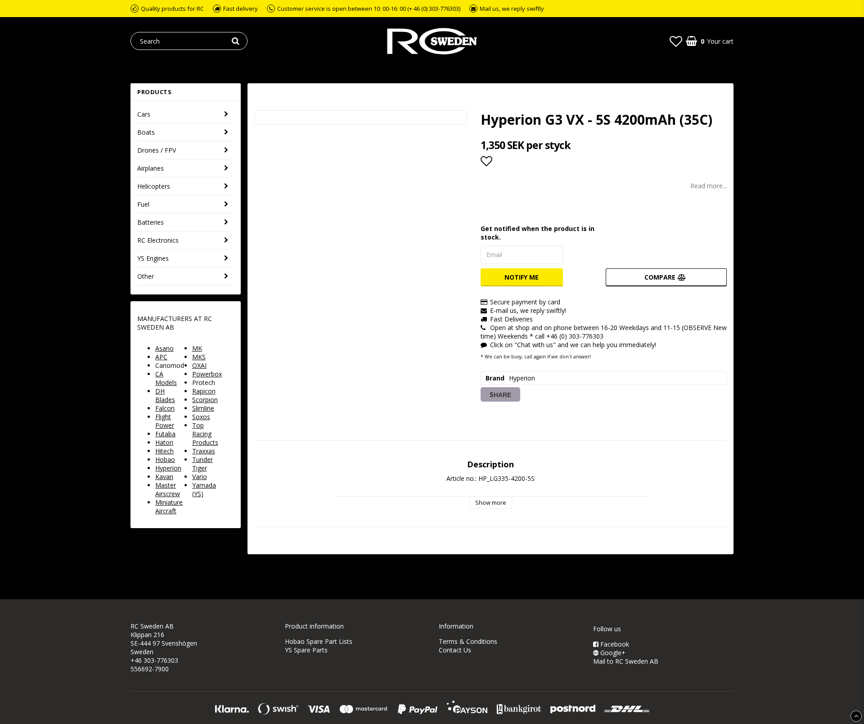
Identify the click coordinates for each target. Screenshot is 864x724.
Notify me (521, 277)
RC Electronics (158, 240)
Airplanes (150, 168)
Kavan (164, 476)
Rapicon (204, 391)
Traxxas (203, 451)
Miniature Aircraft (169, 506)
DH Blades (165, 395)
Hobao (165, 459)
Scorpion (205, 399)
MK (197, 348)
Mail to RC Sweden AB (625, 661)
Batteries (150, 222)
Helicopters (153, 186)
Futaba (165, 434)
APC (161, 357)
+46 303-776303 (154, 660)
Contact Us (455, 650)
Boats (146, 132)
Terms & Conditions (468, 641)
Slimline (203, 408)
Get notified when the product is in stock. (537, 232)
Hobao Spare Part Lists (318, 641)
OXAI (199, 365)
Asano (164, 348)
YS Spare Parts (306, 650)
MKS (199, 357)
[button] (676, 41)
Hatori (164, 442)
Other (145, 276)
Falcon (165, 408)
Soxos (201, 416)
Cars (143, 114)
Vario (199, 476)
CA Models (166, 378)
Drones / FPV (156, 150)
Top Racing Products (205, 434)
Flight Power (164, 421)
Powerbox (207, 374)
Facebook (613, 644)
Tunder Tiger (202, 463)
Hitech (164, 451)
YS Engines (153, 258)
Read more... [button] (708, 185)
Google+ (612, 652)
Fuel (143, 204)
